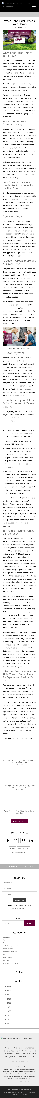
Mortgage (6, 960)
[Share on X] (16, 840)
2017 (8, 1023)
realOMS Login (23, 1094)
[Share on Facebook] (8, 840)
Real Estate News (24, 848)
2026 (9, 986)
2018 (8, 1019)
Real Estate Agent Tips (18, 853)
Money (5, 954)
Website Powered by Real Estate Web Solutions (19, 1089)
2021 (8, 1007)
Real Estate (6, 937)
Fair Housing (28, 1081)
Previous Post (11, 866)
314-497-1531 (23, 1061)
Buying (13, 848)
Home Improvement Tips (10, 963)
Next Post (30, 866)
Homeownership (8, 949)
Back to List (19, 821)
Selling (5, 940)
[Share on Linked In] (31, 840)
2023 (9, 999)
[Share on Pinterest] (23, 840)
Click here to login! (19, 908)
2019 (9, 1015)
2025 (9, 990)
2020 (9, 1011)
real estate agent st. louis (10, 946)
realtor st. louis (7, 957)
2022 (9, 1003)
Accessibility (20, 1081)
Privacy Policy (11, 1081)
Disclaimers (15, 1094)
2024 (9, 995)
